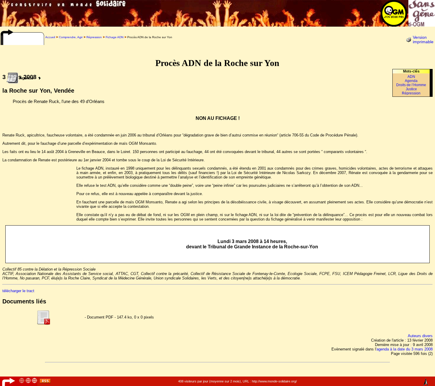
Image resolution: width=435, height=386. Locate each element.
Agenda (411, 81)
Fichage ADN (114, 37)
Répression (94, 37)
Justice (411, 89)
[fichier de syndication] (45, 382)
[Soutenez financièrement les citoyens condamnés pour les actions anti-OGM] (421, 25)
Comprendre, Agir (71, 37)
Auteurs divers (420, 336)
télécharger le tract (18, 291)
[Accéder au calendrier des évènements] (22, 76)
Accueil (50, 37)
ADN (411, 77)
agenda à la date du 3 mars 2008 (404, 349)
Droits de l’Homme (411, 85)
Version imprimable (423, 39)
